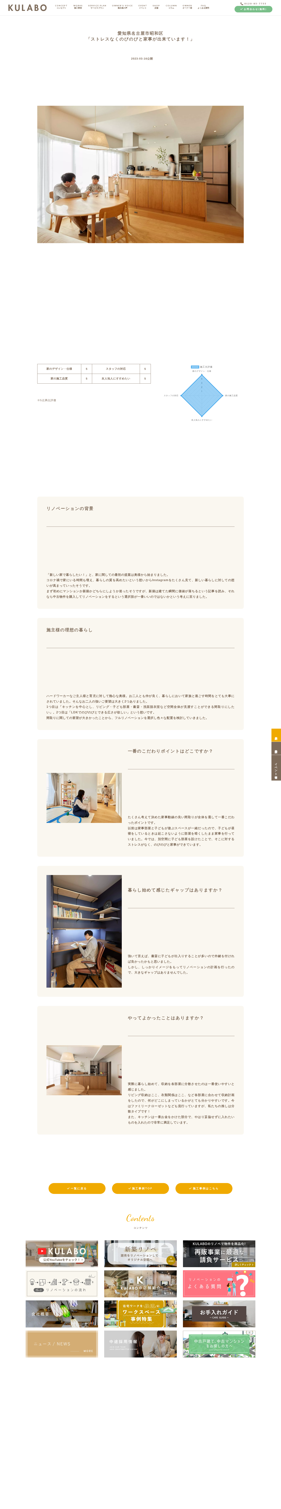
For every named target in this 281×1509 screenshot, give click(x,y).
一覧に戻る (79, 1188)
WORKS (78, 6)
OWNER (187, 6)
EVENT (143, 6)
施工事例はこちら (206, 1188)
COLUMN (171, 6)
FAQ (203, 6)
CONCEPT (61, 6)
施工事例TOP (142, 1188)
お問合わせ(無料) (255, 9)
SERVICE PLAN (97, 6)
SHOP (156, 6)
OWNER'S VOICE (122, 6)
